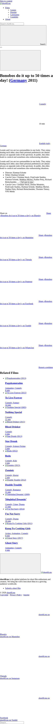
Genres (13, 10)
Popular (13, 12)
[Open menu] (1, 47)
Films (7, 8)
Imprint (26, 595)
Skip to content (6, 1)
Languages (14, 15)
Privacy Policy (16, 595)
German (3, 146)
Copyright (4, 595)
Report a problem (46, 367)
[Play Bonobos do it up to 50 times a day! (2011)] (20, 60)
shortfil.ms (11, 592)
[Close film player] (20, 563)
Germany (18, 80)
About (7, 19)
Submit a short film (13, 588)
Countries (14, 17)
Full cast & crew (27, 182)
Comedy (42, 104)
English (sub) (44, 143)
